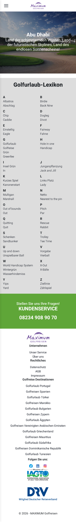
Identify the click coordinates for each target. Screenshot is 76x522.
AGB (38, 371)
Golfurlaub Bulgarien (38, 409)
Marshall (8, 199)
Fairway (45, 129)
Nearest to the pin (51, 199)
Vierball (44, 255)
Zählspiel (46, 288)
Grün (6, 152)
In (4, 170)
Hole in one (47, 144)
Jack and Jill (48, 170)
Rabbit (44, 227)
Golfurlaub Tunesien (38, 454)
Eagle (6, 134)
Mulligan (8, 195)
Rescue (44, 223)
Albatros (8, 101)
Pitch (43, 209)
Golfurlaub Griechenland (38, 431)
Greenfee (8, 156)
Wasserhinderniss (14, 274)
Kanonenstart (11, 185)
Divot (43, 120)
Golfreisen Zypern (38, 414)
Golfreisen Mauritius (38, 437)
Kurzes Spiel (10, 180)
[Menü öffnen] (6, 6)
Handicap (46, 148)
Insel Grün (9, 166)
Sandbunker (10, 241)
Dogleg (44, 115)
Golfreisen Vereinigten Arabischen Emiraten (38, 426)
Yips (5, 284)
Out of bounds (12, 209)
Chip (6, 115)
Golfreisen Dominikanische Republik (38, 448)
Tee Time (46, 241)
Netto (43, 195)
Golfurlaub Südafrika (38, 443)
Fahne (44, 134)
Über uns (38, 357)
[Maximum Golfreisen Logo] (38, 337)
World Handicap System (18, 265)
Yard (6, 288)
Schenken (9, 237)
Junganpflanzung (51, 166)
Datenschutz (38, 367)
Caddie (7, 120)
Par (42, 213)
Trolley (44, 237)
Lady (43, 185)
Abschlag (9, 106)
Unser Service (38, 352)
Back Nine (46, 106)
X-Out (43, 265)
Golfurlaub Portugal (38, 386)
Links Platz (47, 180)
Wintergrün (10, 270)
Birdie (43, 101)
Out (5, 213)
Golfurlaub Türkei (38, 397)
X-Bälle (44, 270)
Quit (5, 227)
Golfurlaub (9, 144)
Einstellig (8, 129)
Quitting (8, 223)
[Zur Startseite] (38, 5)
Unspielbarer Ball (13, 255)
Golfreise (8, 148)
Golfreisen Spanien (38, 392)
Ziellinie (45, 284)
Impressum (38, 376)
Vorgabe (45, 251)
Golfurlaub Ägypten (38, 420)
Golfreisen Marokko (38, 403)
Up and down (11, 251)
